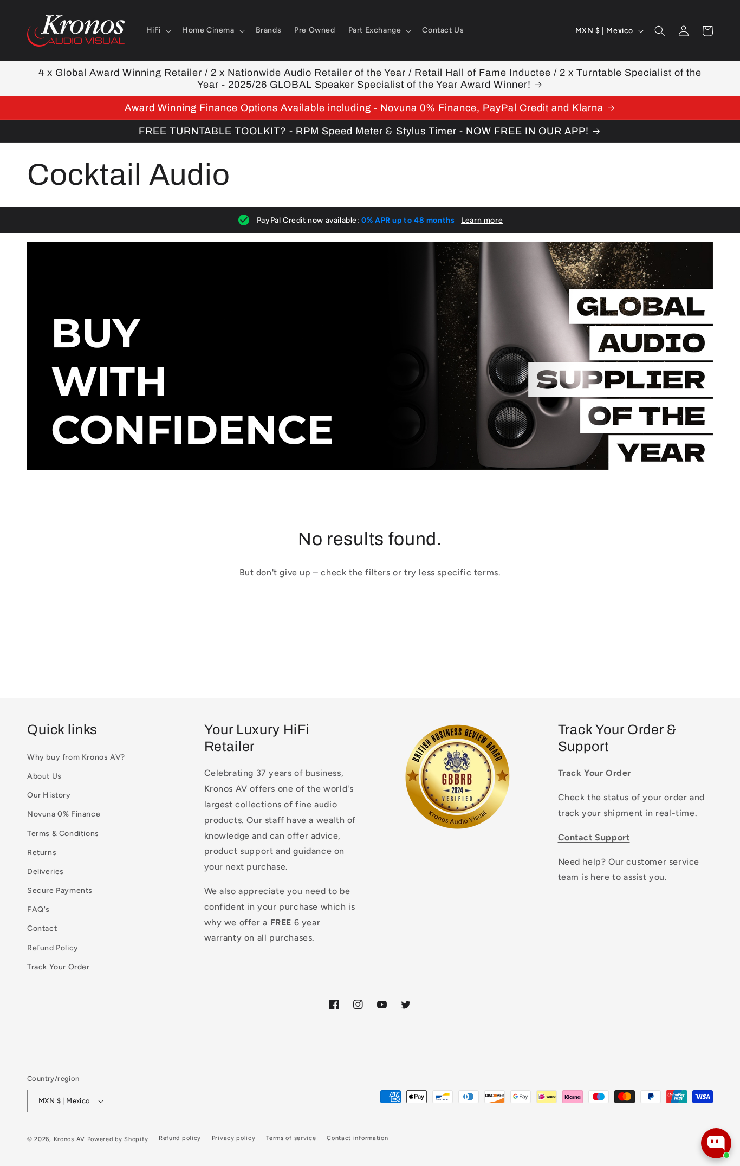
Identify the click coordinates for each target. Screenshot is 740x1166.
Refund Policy (53, 948)
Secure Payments (60, 890)
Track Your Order (58, 966)
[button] (158, 30)
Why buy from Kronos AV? (76, 757)
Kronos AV (69, 1139)
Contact (42, 928)
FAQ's (38, 909)
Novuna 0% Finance (63, 814)
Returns (41, 852)
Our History (49, 795)
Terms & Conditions (63, 833)
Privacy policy (234, 1138)
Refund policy (180, 1138)
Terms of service (291, 1138)
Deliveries (45, 871)
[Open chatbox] (716, 1143)
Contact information (357, 1138)
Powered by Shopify (117, 1139)
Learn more (482, 220)
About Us (44, 776)
